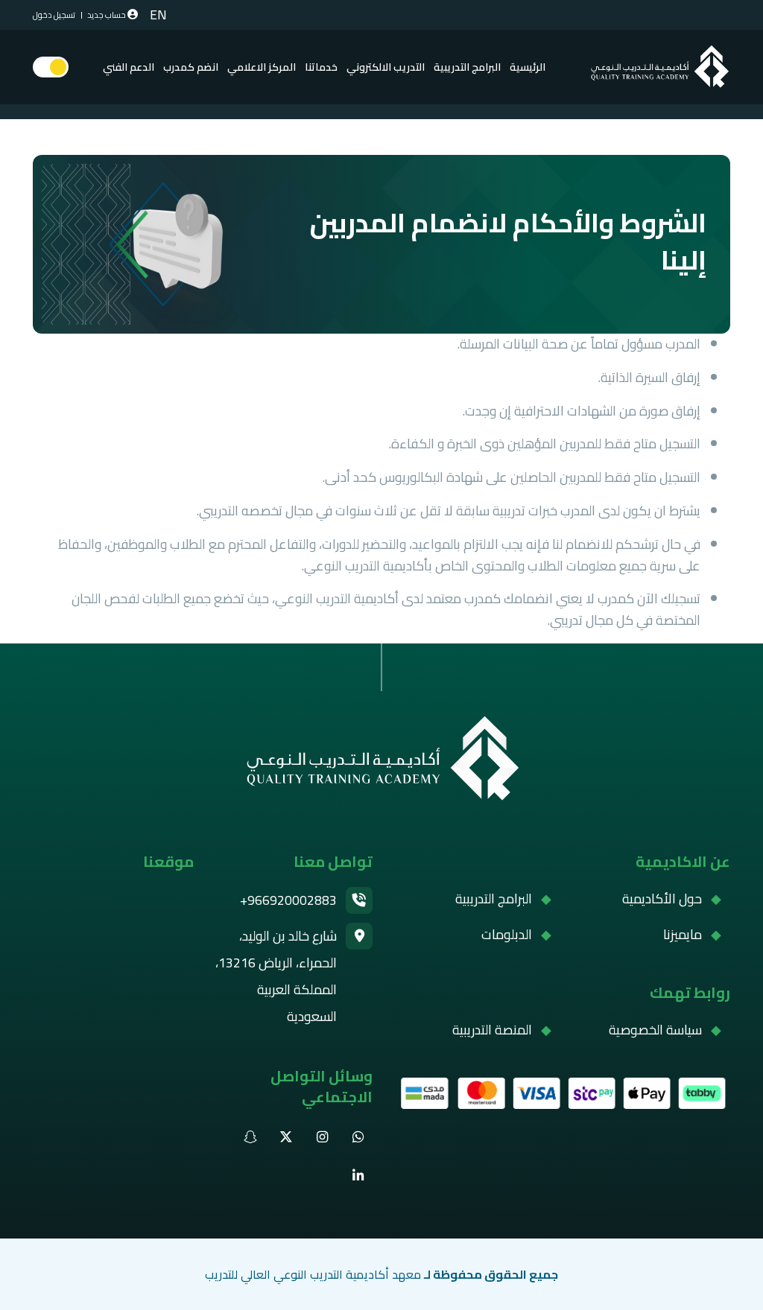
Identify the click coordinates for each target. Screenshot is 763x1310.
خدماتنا (321, 67)
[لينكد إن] (358, 1176)
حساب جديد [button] (106, 14)
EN (158, 14)
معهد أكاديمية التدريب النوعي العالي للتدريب (313, 1274)
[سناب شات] (250, 1137)
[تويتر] (286, 1137)
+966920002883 (288, 900)
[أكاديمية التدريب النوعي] (382, 759)
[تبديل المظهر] (51, 67)
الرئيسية (527, 67)
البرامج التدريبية (493, 899)
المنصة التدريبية (492, 1030)
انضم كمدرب (190, 67)
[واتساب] (358, 1137)
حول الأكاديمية (662, 899)
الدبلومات (506, 935)
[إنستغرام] (322, 1137)
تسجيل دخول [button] (54, 14)
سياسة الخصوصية (655, 1030)
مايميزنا (682, 935)
